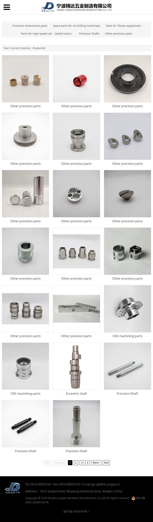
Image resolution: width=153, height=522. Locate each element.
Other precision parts (118, 33)
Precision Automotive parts (30, 25)
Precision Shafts (89, 33)
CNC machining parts (127, 336)
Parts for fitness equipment (123, 25)
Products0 (39, 48)
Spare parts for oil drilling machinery (76, 25)
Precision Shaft (127, 393)
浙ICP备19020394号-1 (76, 511)
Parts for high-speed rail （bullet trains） (47, 33)
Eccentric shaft (76, 393)
